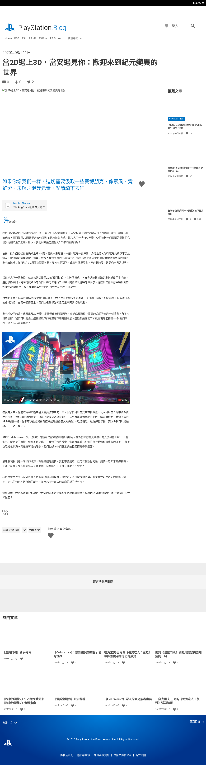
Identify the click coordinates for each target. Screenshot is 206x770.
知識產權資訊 (101, 755)
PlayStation (42, 28)
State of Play (34, 530)
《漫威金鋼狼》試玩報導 (69, 699)
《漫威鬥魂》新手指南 (16, 652)
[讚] (187, 133)
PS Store (55, 38)
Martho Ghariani (21, 203)
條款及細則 (66, 755)
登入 (175, 26)
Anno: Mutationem (11, 530)
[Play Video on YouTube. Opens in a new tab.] (122, 400)
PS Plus (42, 38)
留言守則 (141, 755)
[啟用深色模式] (166, 26)
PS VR (32, 38)
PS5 (16, 38)
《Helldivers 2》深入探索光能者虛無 (128, 699)
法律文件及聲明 (122, 755)
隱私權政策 (83, 755)
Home (8, 38)
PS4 (24, 38)
